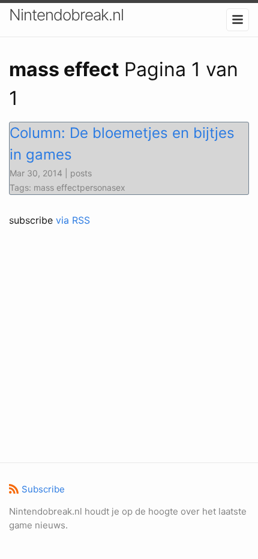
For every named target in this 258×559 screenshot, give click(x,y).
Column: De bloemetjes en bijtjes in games (122, 143)
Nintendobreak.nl (66, 14)
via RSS (73, 220)
